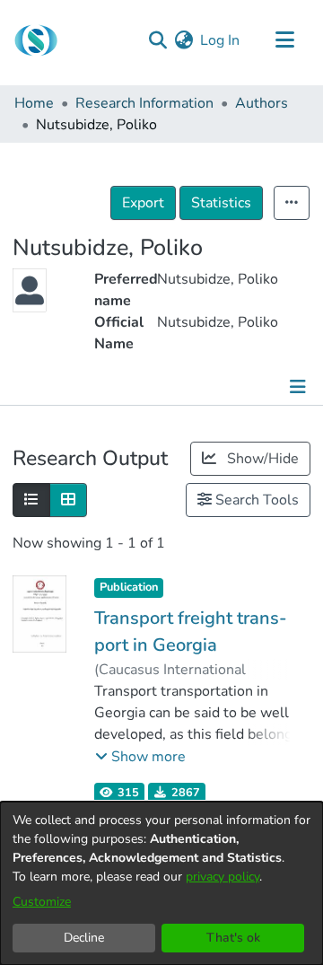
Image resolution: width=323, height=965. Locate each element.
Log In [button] (220, 40)
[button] (140, 756)
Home (34, 103)
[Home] (35, 40)
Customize (42, 901)
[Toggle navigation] (284, 40)
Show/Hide (261, 459)
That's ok (233, 937)
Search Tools (255, 500)
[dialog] (161, 883)
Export (143, 203)
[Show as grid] (68, 500)
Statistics (221, 203)
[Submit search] (157, 40)
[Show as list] (31, 500)
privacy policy (222, 876)
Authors (261, 103)
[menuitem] (183, 40)
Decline (84, 937)
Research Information (144, 103)
